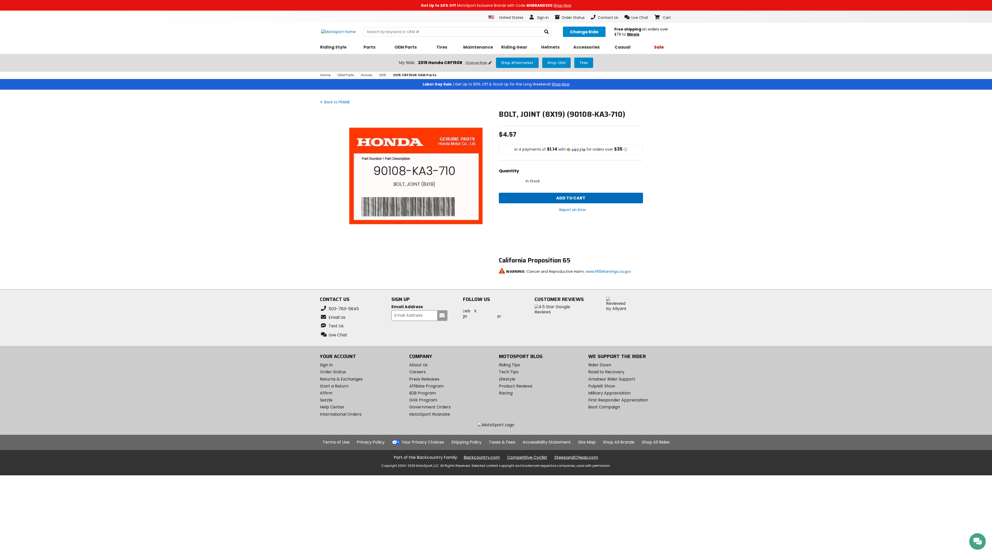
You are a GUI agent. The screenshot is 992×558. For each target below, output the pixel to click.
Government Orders (430, 407)
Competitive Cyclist (527, 457)
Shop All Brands (618, 442)
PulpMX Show (601, 386)
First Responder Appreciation (618, 400)
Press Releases (424, 379)
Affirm (326, 393)
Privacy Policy (371, 442)
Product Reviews (515, 386)
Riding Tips (509, 365)
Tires (583, 62)
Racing (506, 393)
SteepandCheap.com (576, 457)
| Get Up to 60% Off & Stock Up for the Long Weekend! (496, 84)
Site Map (587, 442)
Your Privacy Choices (423, 442)
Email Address (407, 307)
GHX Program (423, 400)
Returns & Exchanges (341, 379)
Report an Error (572, 209)
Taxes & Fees (502, 442)
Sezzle (326, 400)
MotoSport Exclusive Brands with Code (496, 5)
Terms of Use (336, 442)
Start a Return (334, 386)
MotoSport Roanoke (429, 414)
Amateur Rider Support (611, 379)
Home (325, 75)
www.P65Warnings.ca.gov (608, 271)
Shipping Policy (466, 442)
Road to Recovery (606, 372)
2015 (382, 75)
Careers (417, 372)
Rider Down (599, 365)
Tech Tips (508, 372)
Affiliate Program (426, 386)
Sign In (326, 365)
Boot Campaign (604, 407)
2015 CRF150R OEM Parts (415, 75)
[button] (636, 17)
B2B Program (422, 393)
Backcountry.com (482, 457)
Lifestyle (507, 379)
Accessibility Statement (547, 442)
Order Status (333, 372)
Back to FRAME (336, 102)
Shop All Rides (656, 442)
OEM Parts (345, 75)
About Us (418, 365)
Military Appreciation (609, 393)
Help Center (332, 407)
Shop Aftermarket (517, 62)
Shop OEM (556, 62)
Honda (366, 75)
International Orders (340, 414)
